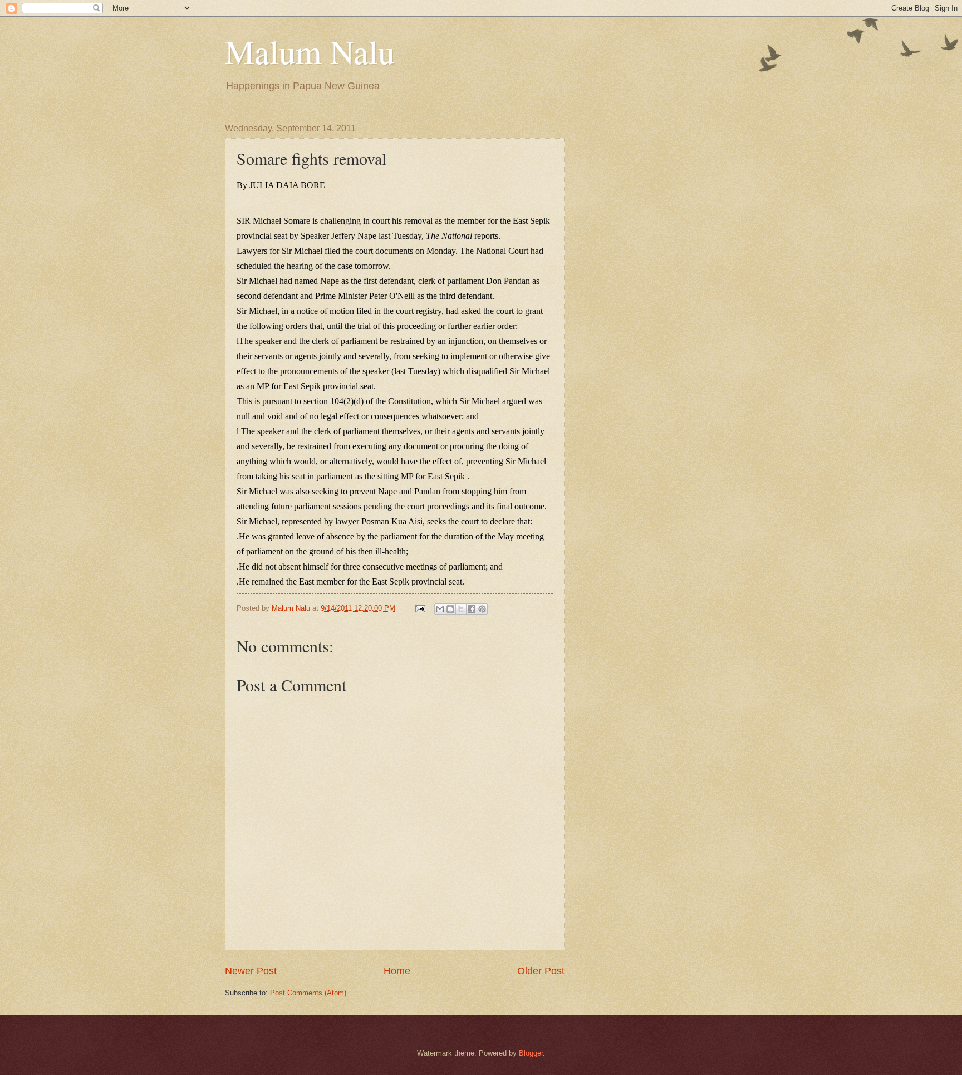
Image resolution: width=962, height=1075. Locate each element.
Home (397, 970)
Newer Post (251, 970)
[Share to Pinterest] (482, 609)
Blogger (531, 1053)
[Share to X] (461, 609)
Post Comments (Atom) (308, 993)
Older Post (541, 970)
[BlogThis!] (450, 609)
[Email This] (439, 609)
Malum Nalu (310, 51)
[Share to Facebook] (471, 609)
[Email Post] (420, 608)
